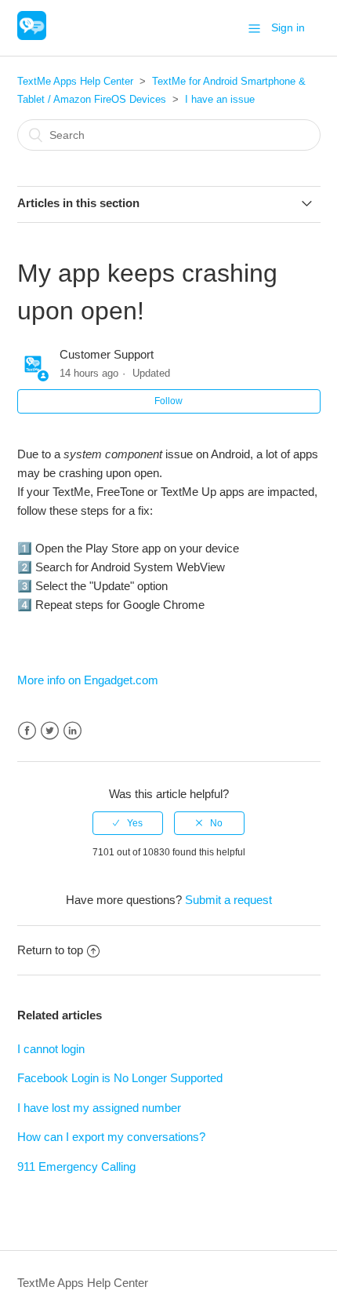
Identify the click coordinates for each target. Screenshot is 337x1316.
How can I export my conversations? (111, 1136)
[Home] (31, 35)
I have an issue (220, 99)
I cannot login (51, 1048)
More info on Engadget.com (87, 680)
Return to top (50, 950)
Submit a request (228, 899)
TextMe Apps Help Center (75, 81)
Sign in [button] (288, 27)
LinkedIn (72, 731)
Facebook (27, 731)
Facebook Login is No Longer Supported (120, 1078)
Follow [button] (168, 401)
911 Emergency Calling (76, 1166)
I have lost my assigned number (99, 1107)
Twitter (50, 731)
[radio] (127, 823)
